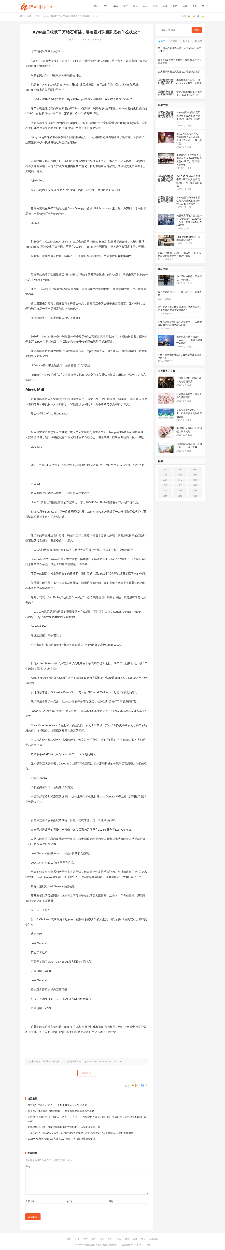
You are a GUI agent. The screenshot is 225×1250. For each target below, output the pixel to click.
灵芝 (180, 485)
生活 (185, 6)
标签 (199, 41)
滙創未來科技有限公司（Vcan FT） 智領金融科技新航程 (189, 339)
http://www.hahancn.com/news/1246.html (102, 1061)
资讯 (105, 6)
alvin (77, 39)
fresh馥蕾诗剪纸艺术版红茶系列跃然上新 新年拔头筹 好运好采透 (188, 200)
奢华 (125, 6)
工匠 (165, 480)
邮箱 (70, 1201)
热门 (162, 41)
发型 (180, 469)
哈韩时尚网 (25, 16)
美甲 (180, 490)
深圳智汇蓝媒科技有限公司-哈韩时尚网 (101, 1244)
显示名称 (30, 1201)
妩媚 (195, 475)
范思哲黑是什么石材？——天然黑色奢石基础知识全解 (57, 1105)
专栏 (194, 6)
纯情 (195, 485)
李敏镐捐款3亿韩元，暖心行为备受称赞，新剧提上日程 (189, 83)
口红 (165, 475)
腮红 (180, 496)
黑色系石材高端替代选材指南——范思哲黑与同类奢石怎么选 (61, 1111)
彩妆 (145, 6)
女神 (180, 475)
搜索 (196, 30)
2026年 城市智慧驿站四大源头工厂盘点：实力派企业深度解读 (61, 1138)
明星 (165, 6)
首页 (96, 6)
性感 (195, 480)
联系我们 (153, 1238)
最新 (174, 41)
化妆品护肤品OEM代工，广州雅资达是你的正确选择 (189, 413)
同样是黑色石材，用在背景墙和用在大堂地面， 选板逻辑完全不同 (64, 1127)
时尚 (155, 6)
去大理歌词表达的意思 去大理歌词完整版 (179, 71)
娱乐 (135, 6)
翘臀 (165, 496)
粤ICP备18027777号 (140, 1244)
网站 (111, 1201)
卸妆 (165, 469)
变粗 (195, 469)
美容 (115, 6)
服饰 (175, 6)
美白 (195, 490)
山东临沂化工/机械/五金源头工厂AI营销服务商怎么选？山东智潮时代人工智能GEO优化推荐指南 (80, 1132)
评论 (28, 1166)
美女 (165, 490)
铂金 (195, 496)
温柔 (165, 485)
